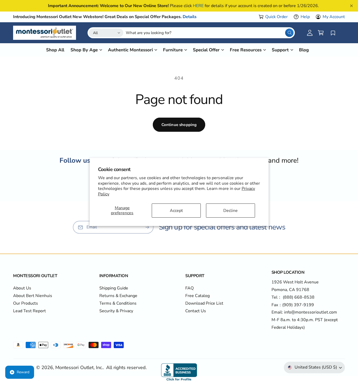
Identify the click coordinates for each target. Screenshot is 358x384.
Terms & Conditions (118, 303)
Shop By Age (84, 50)
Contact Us (195, 311)
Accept (176, 210)
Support (280, 50)
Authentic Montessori (130, 50)
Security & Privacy (116, 311)
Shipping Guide (113, 288)
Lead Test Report (29, 311)
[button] (320, 32)
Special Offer (206, 50)
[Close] (351, 6)
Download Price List (204, 303)
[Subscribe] (147, 227)
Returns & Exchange (118, 296)
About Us (22, 288)
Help (305, 17)
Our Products (25, 303)
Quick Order (276, 17)
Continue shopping (179, 124)
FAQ (189, 288)
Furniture (172, 50)
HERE (198, 6)
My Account (334, 17)
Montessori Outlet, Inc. (79, 367)
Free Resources (246, 50)
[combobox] (209, 32)
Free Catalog (197, 296)
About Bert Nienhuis (32, 296)
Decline (230, 210)
